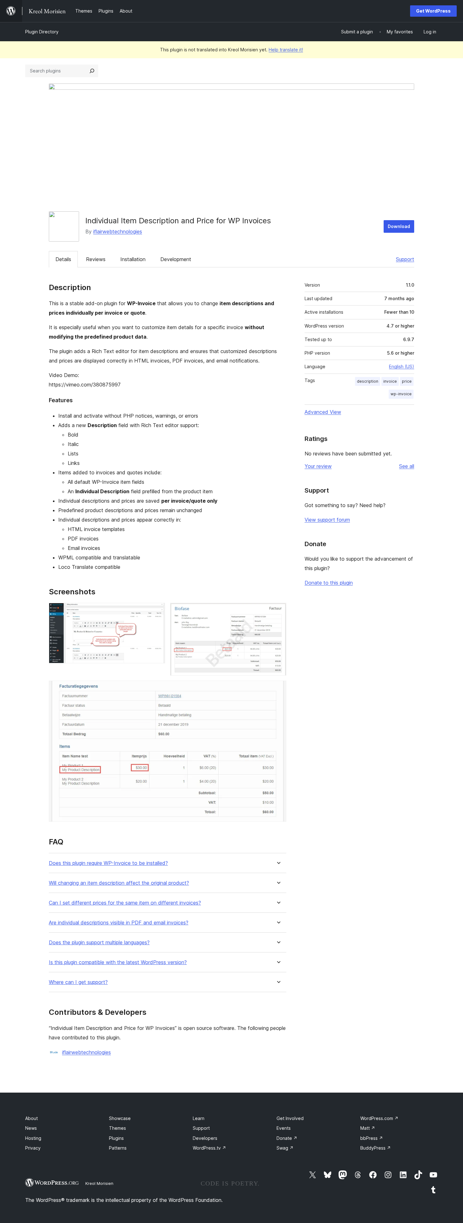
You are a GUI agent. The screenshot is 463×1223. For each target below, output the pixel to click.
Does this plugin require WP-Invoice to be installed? (108, 863)
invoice (390, 381)
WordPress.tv (209, 1148)
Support (405, 259)
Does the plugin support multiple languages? (99, 943)
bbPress (371, 1138)
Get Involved (290, 1118)
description (367, 381)
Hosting (33, 1138)
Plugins (116, 1138)
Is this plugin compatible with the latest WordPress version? (118, 962)
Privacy (33, 1148)
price (407, 381)
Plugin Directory (42, 31)
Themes (117, 1128)
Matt (367, 1128)
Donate (287, 1138)
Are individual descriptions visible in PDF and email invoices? (118, 923)
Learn (198, 1118)
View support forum (327, 520)
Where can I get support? (78, 982)
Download (399, 226)
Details (63, 259)
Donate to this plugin (329, 583)
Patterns (118, 1148)
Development (175, 259)
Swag (285, 1148)
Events (284, 1128)
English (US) (401, 366)
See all (406, 466)
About (31, 1118)
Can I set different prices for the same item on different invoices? (125, 903)
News (31, 1128)
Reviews (96, 259)
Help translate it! (286, 49)
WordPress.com (379, 1118)
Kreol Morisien (99, 1183)
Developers (205, 1138)
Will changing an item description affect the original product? (119, 883)
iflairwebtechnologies (117, 231)
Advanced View (323, 412)
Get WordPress (433, 11)
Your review (318, 466)
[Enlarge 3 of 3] (278, 689)
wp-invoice (401, 393)
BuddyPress (375, 1148)
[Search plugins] (92, 71)
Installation (133, 259)
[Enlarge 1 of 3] (156, 611)
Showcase (120, 1118)
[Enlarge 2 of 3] (278, 611)
